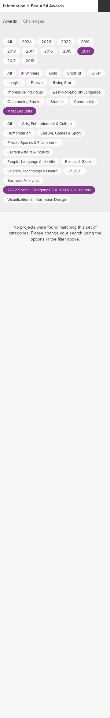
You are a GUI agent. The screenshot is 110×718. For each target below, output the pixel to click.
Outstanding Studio (23, 101)
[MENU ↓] (104, 6)
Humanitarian (19, 133)
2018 (11, 51)
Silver (96, 73)
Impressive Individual (25, 92)
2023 (46, 41)
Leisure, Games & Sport (61, 133)
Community (84, 101)
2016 (48, 51)
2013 (11, 60)
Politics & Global (79, 161)
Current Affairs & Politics (28, 152)
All (9, 41)
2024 (26, 41)
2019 (85, 41)
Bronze (37, 82)
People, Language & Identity (31, 161)
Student (57, 101)
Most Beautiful (19, 111)
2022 (66, 41)
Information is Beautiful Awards (33, 6)
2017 (30, 51)
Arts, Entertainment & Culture (47, 123)
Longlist (14, 82)
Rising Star (62, 82)
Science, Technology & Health (32, 171)
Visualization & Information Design (36, 199)
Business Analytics (23, 180)
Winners (32, 73)
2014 (86, 51)
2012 (30, 60)
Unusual (75, 171)
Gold (53, 73)
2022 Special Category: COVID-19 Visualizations (49, 190)
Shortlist (74, 73)
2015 (67, 51)
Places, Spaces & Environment (33, 142)
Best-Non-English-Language (77, 92)
